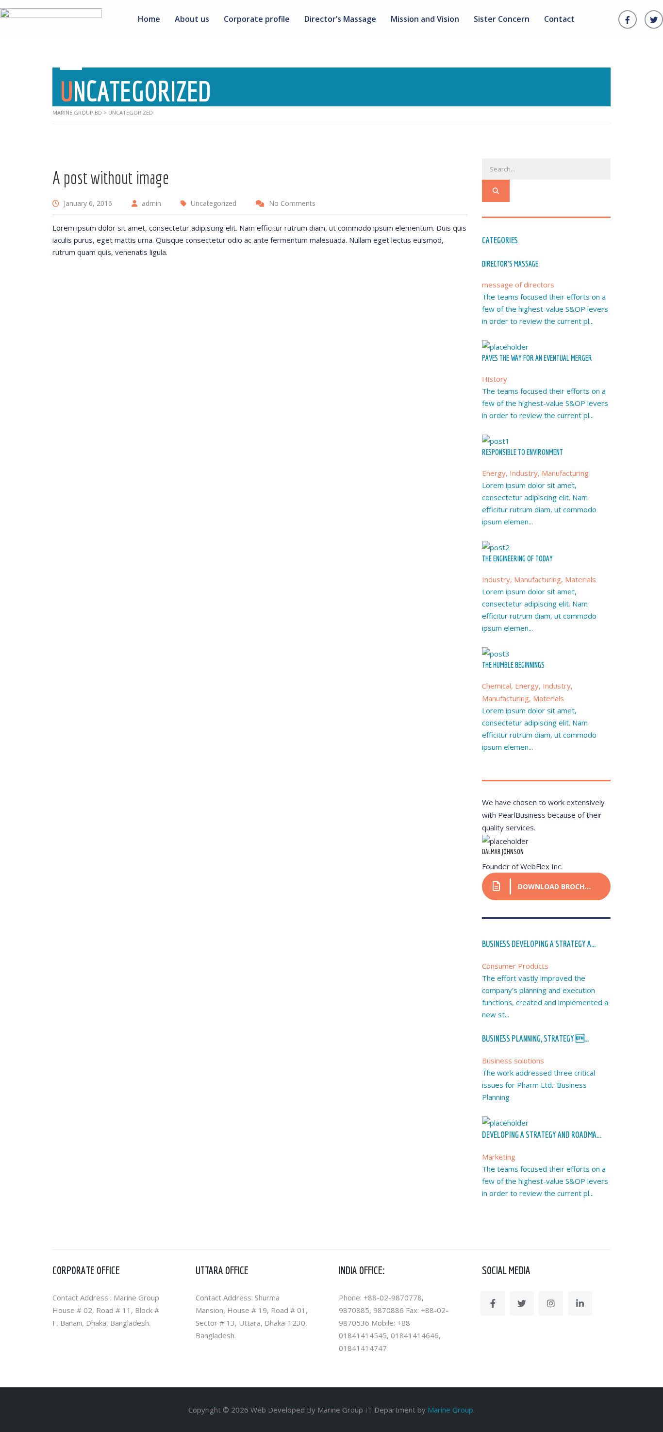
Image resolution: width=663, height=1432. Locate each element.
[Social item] (493, 1303)
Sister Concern (502, 19)
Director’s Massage (340, 19)
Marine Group (450, 1410)
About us (192, 19)
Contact (559, 19)
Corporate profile (257, 19)
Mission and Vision (425, 19)
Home (149, 19)
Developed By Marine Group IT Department (341, 1410)
